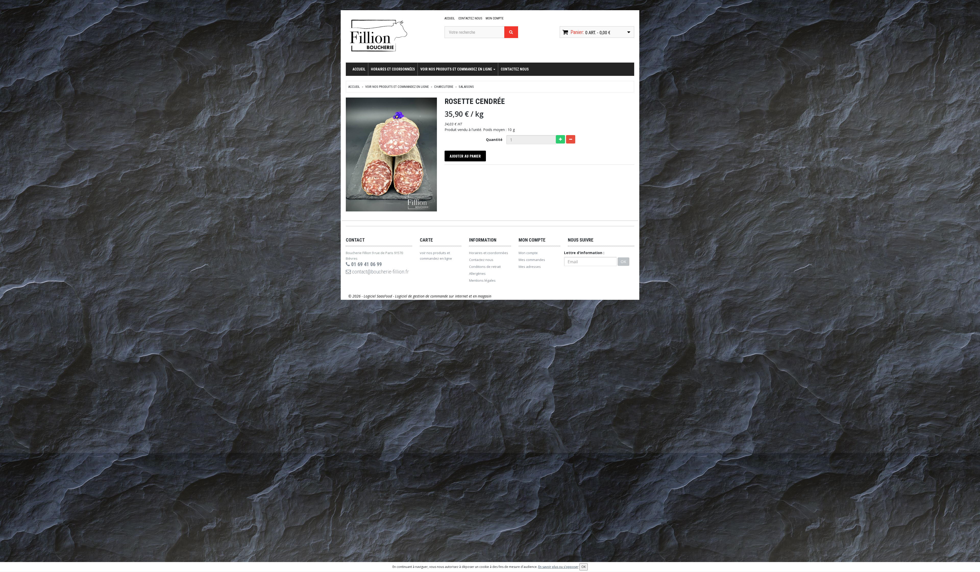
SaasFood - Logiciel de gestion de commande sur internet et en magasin (434, 296)
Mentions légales (482, 280)
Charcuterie (443, 87)
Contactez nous (470, 18)
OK (623, 261)
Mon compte (495, 18)
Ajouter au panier (465, 156)
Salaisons (466, 87)
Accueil (450, 18)
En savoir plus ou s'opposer (558, 567)
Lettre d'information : (584, 252)
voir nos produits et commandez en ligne (456, 69)
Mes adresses (530, 266)
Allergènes (477, 273)
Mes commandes (532, 259)
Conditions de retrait (485, 266)
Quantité (494, 139)
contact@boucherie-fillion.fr (380, 272)
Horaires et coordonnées (393, 69)
